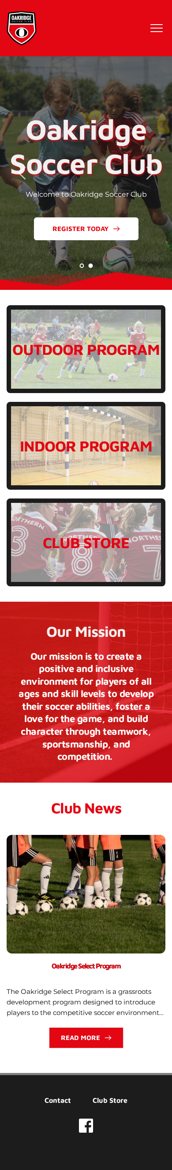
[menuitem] (57, 1100)
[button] (156, 28)
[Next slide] (149, 173)
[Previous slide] (22, 173)
